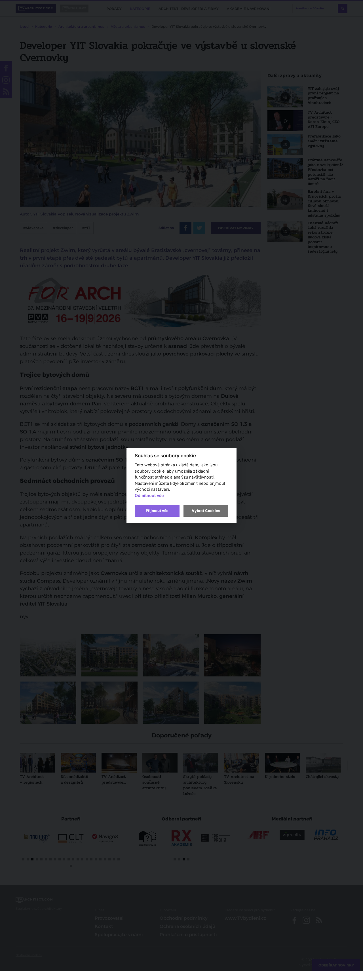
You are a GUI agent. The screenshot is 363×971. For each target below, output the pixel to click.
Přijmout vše (157, 510)
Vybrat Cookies (206, 510)
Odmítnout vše (149, 495)
